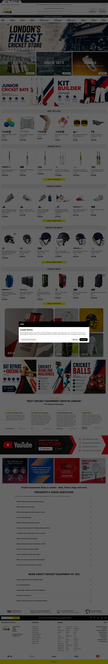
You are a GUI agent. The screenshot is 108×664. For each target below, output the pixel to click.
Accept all (83, 339)
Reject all (75, 339)
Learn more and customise (28, 339)
